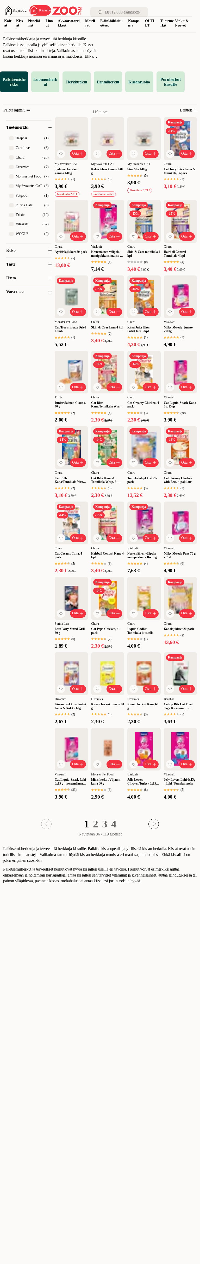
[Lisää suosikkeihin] (61, 154)
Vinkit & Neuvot (182, 23)
